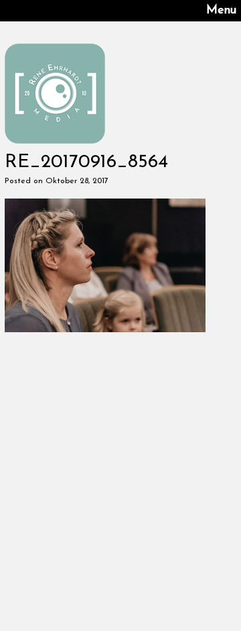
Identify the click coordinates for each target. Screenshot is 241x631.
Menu (221, 11)
